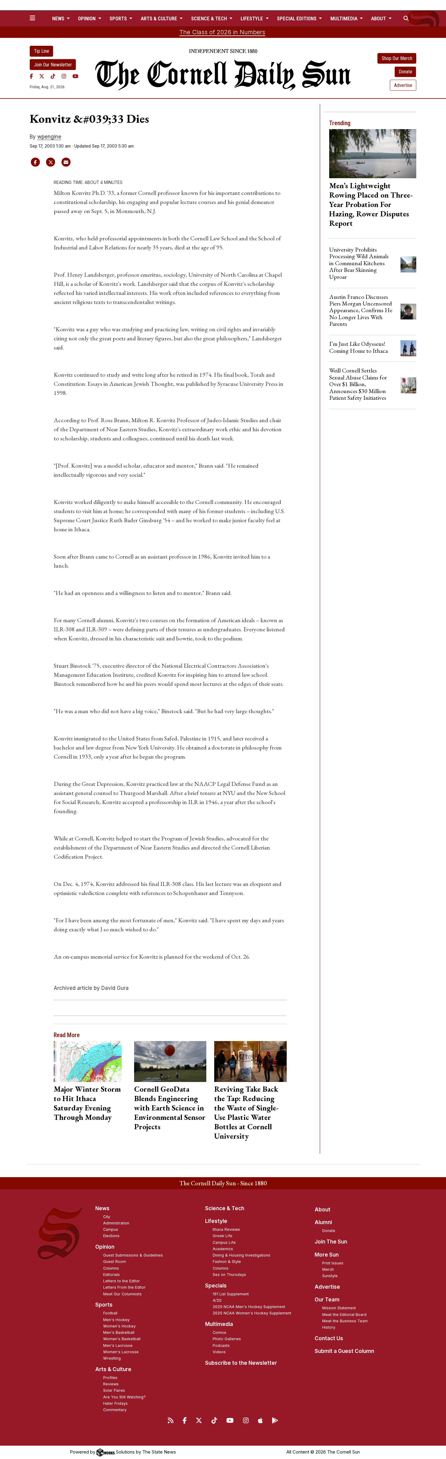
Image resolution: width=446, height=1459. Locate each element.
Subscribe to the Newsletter (241, 1363)
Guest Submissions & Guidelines (133, 1255)
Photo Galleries (227, 1339)
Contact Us (329, 1338)
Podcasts (221, 1345)
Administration (116, 1223)
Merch (328, 1269)
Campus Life (224, 1242)
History (328, 1327)
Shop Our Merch (397, 58)
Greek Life (222, 1236)
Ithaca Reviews (226, 1229)
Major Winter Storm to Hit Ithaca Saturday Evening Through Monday (87, 1103)
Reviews (111, 1384)
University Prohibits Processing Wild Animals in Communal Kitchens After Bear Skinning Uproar (359, 263)
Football (110, 1313)
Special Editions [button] (297, 18)
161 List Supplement (231, 1294)
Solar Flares (114, 1390)
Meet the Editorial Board (344, 1314)
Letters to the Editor (121, 1281)
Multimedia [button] (344, 18)
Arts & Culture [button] (159, 18)
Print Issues (332, 1263)
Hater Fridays (115, 1403)
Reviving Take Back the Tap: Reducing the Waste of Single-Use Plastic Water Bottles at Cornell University (246, 1112)
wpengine (49, 137)
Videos (219, 1352)
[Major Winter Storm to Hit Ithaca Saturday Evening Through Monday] (90, 1061)
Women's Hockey (119, 1326)
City (106, 1216)
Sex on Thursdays (229, 1274)
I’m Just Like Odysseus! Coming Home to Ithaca (358, 347)
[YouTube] (75, 76)
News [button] (59, 18)
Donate (405, 72)
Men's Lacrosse (118, 1345)
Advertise (403, 85)
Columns (111, 1268)
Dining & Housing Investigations (241, 1255)
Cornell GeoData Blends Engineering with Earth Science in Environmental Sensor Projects (169, 1107)
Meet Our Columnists (122, 1294)
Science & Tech (224, 1208)
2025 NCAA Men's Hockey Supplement (249, 1306)
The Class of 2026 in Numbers (222, 32)
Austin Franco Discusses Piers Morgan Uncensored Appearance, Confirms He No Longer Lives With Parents (360, 310)
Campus (110, 1229)
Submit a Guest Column (344, 1351)
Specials (216, 1286)
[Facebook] (31, 76)
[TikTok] (53, 76)
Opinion (104, 1247)
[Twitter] (41, 76)
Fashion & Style (227, 1261)
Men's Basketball (118, 1332)
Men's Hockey (116, 1319)
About (322, 1210)
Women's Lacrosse (121, 1352)
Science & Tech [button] (209, 18)
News (102, 1208)
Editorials (111, 1274)
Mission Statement (339, 1308)
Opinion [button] (87, 18)
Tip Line (41, 51)
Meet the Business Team (345, 1321)
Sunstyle (330, 1276)
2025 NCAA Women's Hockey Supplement (252, 1313)
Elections (111, 1236)
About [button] (379, 18)
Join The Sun (331, 1242)
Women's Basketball (121, 1339)
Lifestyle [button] (252, 18)
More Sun (327, 1255)
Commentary (115, 1409)
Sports (104, 1305)
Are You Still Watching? (124, 1397)
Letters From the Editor (124, 1287)
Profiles (110, 1377)
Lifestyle (216, 1221)
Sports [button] (119, 18)
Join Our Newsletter (53, 65)
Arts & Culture (113, 1369)
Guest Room (114, 1261)
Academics (223, 1249)
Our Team (327, 1300)
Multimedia (219, 1324)
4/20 (217, 1300)
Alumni (323, 1222)
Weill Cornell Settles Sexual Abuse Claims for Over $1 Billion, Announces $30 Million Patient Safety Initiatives (358, 384)
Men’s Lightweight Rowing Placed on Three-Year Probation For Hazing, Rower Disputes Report (371, 204)
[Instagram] (64, 76)
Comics (219, 1332)
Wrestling (112, 1358)
